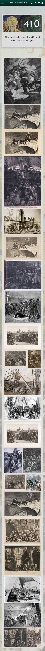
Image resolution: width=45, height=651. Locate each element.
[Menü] (2, 3)
